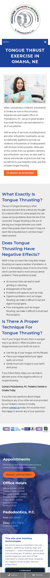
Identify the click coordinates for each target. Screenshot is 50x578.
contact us (14, 407)
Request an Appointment (21, 173)
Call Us (14, 575)
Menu (6, 42)
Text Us (38, 575)
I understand (25, 570)
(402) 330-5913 (15, 518)
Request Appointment (19, 474)
